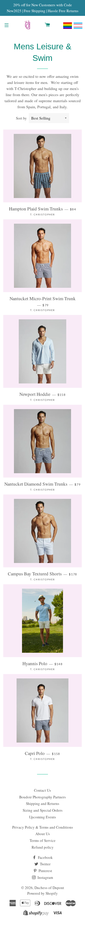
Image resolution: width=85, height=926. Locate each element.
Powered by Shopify (42, 893)
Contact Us (42, 790)
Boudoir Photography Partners (42, 796)
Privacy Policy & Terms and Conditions (42, 827)
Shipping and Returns (42, 803)
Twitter (45, 863)
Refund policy (43, 847)
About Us (42, 833)
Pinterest (45, 870)
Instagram (45, 877)
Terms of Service (43, 840)
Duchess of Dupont (49, 887)
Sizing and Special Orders (43, 810)
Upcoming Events (42, 816)
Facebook (45, 857)
